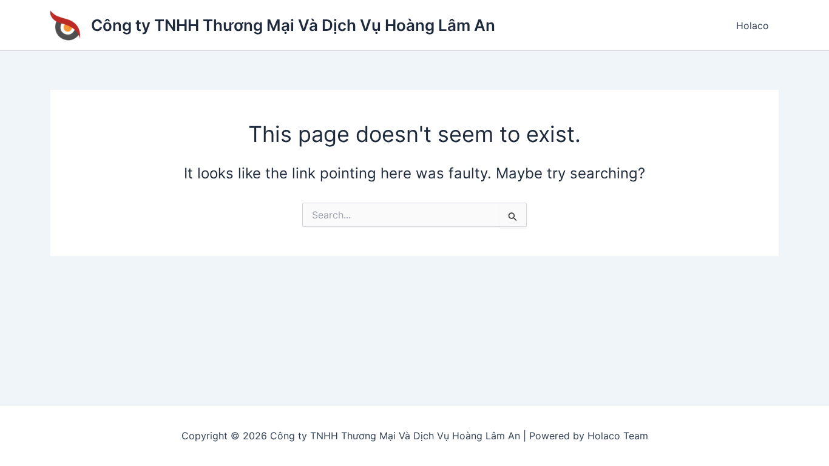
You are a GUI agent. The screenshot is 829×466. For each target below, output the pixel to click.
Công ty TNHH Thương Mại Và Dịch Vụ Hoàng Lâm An (293, 25)
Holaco (752, 25)
